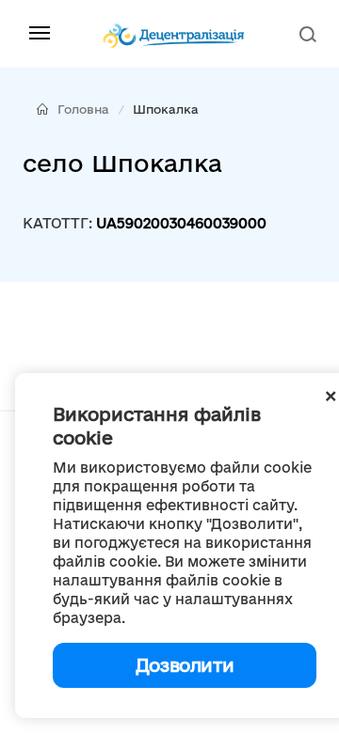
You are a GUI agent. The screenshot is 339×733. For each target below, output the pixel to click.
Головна (83, 109)
